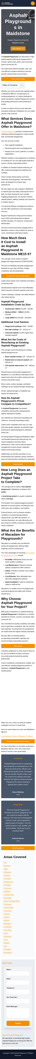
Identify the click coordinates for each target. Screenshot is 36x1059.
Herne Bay (7, 930)
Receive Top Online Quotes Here (18, 741)
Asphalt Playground (8, 131)
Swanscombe (8, 907)
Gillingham (21, 736)
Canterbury (8, 927)
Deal (5, 946)
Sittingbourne (8, 882)
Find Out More (18, 464)
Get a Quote (17, 48)
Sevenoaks (8, 898)
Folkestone (8, 936)
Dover (6, 939)
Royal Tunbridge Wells (12, 901)
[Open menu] (33, 3)
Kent (2, 736)
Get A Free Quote (18, 848)
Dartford (6, 917)
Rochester (7, 878)
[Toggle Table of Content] (20, 85)
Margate (6, 943)
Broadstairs (8, 952)
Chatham (29, 736)
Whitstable (7, 923)
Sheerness (7, 904)
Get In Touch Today (18, 79)
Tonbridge (7, 885)
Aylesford (8, 736)
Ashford (6, 920)
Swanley (7, 914)
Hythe (6, 933)
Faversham (8, 911)
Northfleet (7, 891)
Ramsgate (7, 949)
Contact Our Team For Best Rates (18, 276)
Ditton (15, 736)
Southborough (9, 895)
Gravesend (7, 888)
